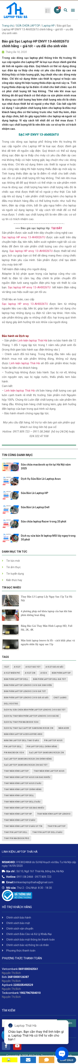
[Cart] (57, 10)
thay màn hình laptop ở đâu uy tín (23, 826)
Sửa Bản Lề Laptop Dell (35, 507)
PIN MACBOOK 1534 (14, 753)
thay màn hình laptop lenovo (54, 814)
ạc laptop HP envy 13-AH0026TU (24, 237)
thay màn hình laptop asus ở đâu (22, 783)
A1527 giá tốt (33, 667)
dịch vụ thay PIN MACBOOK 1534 (21, 722)
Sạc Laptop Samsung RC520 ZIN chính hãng (28, 759)
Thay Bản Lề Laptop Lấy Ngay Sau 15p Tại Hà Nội (46, 598)
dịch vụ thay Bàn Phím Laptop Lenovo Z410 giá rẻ (31, 716)
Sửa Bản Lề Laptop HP (34, 493)
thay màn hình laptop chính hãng (23, 789)
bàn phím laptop (61, 673)
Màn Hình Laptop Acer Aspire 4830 (23, 734)
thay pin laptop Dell (15, 832)
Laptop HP (48, 25)
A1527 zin (30, 673)
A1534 (44, 673)
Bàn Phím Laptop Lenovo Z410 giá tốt (25, 691)
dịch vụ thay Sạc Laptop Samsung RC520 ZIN (28, 728)
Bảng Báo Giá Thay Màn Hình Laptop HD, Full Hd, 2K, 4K (46, 627)
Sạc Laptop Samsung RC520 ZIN (46, 753)
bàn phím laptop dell (16, 679)
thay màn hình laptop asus (49, 771)
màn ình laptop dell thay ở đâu (21, 740)
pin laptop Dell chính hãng (42, 747)
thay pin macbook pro (16, 838)
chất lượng (60, 698)
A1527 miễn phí (12, 673)
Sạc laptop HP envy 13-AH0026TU (30, 251)
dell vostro (11, 704)
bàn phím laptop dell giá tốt (49, 679)
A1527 (17, 667)
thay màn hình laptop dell (19, 795)
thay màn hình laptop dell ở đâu (22, 802)
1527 (6, 667)
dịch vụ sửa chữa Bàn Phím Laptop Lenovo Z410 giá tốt (35, 710)
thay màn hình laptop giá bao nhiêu (24, 808)
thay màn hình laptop (16, 771)
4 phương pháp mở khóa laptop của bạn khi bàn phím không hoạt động (46, 613)
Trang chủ (8, 25)
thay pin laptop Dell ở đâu (47, 832)
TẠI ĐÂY (56, 228)
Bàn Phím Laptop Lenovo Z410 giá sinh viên (28, 685)
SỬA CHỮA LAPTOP (28, 25)
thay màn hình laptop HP (18, 814)
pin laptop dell (13, 747)
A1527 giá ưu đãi (54, 667)
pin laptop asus (53, 740)
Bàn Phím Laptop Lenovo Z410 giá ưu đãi (26, 698)
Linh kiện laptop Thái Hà (32, 340)
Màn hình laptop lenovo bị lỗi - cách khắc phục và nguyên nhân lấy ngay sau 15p (48, 642)
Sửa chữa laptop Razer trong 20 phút (43, 521)
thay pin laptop (57, 826)
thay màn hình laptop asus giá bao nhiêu (27, 777)
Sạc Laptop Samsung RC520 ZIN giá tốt (26, 765)
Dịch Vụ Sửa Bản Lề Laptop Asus (41, 478)
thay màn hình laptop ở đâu (19, 820)
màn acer (63, 728)
